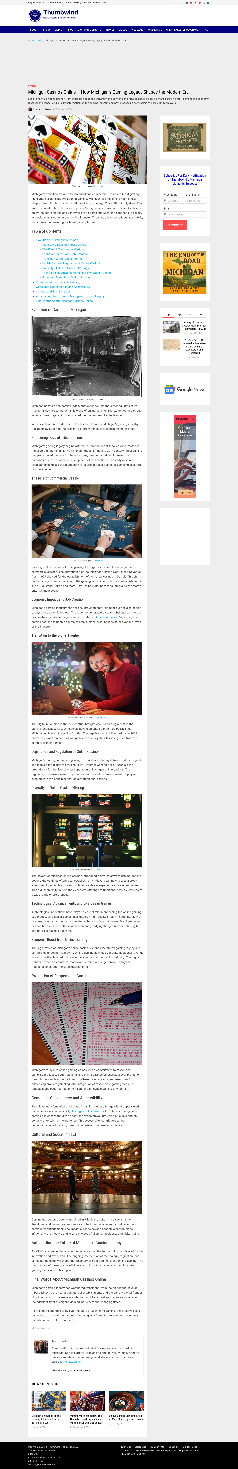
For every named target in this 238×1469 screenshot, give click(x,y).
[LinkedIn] (208, 2)
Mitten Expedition (166, 1450)
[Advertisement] (119, 62)
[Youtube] (191, 2)
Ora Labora (126, 1450)
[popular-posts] (168, 315)
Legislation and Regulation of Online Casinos (71, 263)
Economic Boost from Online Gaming (66, 277)
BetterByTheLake (145, 1450)
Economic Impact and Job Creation (65, 254)
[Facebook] (187, 2)
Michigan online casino (87, 1111)
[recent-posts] (179, 315)
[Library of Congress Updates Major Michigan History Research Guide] (171, 323)
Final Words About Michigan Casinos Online (64, 301)
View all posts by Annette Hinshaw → (71, 1370)
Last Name (193, 194)
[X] (196, 2)
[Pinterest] (200, 2)
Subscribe (175, 225)
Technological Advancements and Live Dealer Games (76, 272)
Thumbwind (60, 12)
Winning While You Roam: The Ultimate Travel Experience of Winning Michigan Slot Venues (86, 1419)
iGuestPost (173, 1446)
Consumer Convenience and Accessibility (63, 286)
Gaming (39, 40)
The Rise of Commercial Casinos (63, 249)
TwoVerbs (126, 1446)
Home (31, 40)
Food (33, 29)
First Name (170, 194)
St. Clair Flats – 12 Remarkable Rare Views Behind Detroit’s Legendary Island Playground (194, 346)
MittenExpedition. (71, 1361)
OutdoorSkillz (190, 1446)
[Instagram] (204, 2)
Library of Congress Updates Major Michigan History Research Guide (194, 325)
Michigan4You (157, 1446)
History (45, 29)
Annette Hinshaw (43, 109)
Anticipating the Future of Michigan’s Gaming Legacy (70, 296)
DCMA (68, 2)
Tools (105, 2)
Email (166, 208)
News (70, 29)
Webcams (137, 29)
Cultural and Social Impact (53, 291)
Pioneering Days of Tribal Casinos (64, 244)
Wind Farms (155, 29)
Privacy (77, 2)
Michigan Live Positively (133, 1453)
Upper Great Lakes (189, 1450)
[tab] (168, 315)
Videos (123, 29)
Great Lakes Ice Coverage (182, 29)
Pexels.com (98, 186)
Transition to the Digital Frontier (63, 258)
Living (58, 29)
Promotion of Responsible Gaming (58, 282)
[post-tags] (201, 315)
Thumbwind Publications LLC (63, 1446)
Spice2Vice (140, 1446)
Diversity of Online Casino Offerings (65, 268)
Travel (110, 29)
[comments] (190, 315)
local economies (106, 617)
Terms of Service (92, 2)
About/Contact (56, 2)
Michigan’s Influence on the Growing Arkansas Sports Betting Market (46, 1419)
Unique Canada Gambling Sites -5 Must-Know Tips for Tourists (126, 1417)
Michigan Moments (89, 29)
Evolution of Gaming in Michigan (57, 240)
